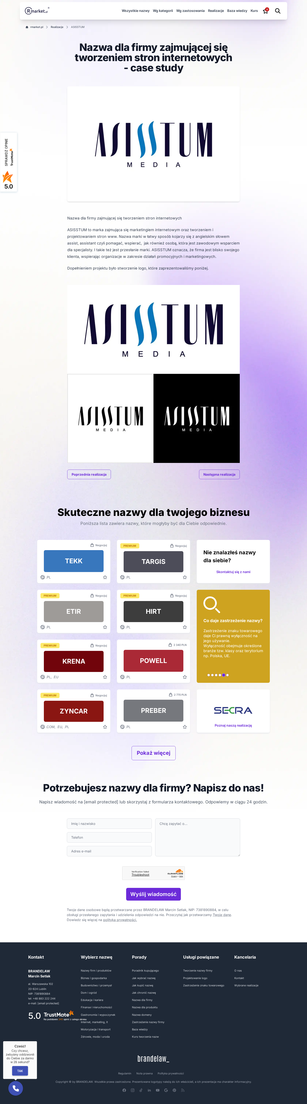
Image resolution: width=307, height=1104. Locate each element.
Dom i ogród (89, 992)
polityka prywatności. (120, 920)
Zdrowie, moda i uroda (95, 1036)
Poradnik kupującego (145, 970)
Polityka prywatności (171, 1073)
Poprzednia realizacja (89, 474)
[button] (15, 1088)
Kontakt (239, 978)
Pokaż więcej (153, 753)
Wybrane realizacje (246, 985)
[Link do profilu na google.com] (166, 1090)
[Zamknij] (37, 1041)
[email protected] (101, 801)
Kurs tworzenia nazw (145, 1036)
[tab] (208, 675)
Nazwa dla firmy (142, 1000)
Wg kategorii (163, 11)
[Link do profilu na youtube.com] (158, 1090)
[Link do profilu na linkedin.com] (149, 1090)
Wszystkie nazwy (136, 11)
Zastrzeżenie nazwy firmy (148, 1022)
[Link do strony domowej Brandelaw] (153, 1058)
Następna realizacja (219, 474)
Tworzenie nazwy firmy (197, 970)
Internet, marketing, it (94, 1022)
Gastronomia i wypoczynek (98, 1014)
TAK (20, 1070)
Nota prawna (144, 1073)
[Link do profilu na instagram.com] (133, 1090)
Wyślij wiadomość (153, 894)
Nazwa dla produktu (145, 1007)
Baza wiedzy (237, 11)
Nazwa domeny (142, 1014)
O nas (238, 970)
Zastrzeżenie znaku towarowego (203, 985)
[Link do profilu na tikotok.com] (141, 1090)
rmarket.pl (36, 27)
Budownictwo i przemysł (96, 985)
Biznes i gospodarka (94, 978)
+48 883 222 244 (44, 998)
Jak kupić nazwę (142, 985)
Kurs (254, 11)
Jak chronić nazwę (144, 992)
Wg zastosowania (190, 11)
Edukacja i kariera (92, 1000)
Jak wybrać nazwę (143, 978)
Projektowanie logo (195, 978)
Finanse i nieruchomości (96, 1007)
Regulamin (124, 1073)
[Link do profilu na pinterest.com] (174, 1090)
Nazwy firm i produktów (96, 970)
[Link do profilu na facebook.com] (124, 1090)
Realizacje (216, 11)
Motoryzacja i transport (95, 1029)
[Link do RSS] (183, 1090)
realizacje (57, 27)
